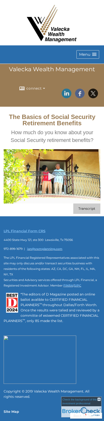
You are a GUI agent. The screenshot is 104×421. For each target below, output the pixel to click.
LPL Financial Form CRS (24, 231)
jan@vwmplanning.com (44, 249)
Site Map (11, 411)
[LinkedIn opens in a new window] (66, 96)
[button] (87, 54)
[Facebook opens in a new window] (80, 96)
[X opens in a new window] (93, 96)
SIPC (77, 285)
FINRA (68, 285)
